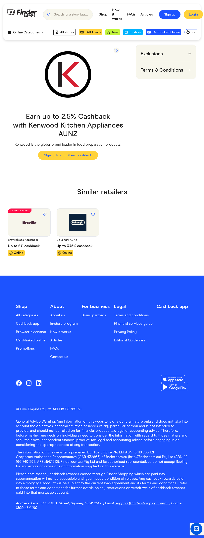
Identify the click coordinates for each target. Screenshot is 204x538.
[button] (49, 15)
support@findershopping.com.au (142, 503)
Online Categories (26, 32)
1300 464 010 (26, 508)
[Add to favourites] (116, 50)
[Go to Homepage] (22, 14)
